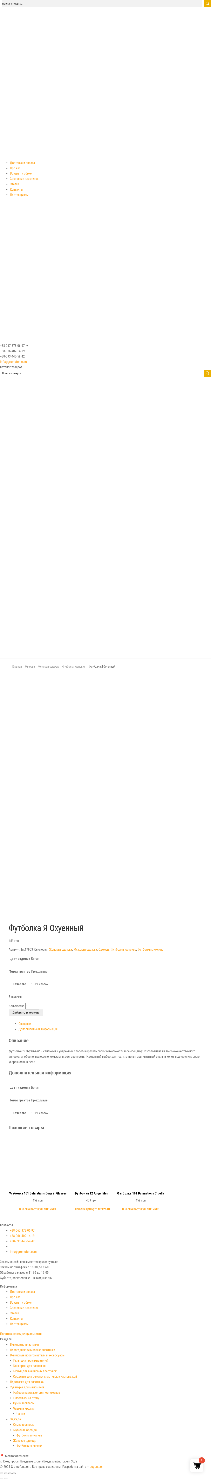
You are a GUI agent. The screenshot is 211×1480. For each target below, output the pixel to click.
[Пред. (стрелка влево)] (1, 1478)
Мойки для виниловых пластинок (35, 1371)
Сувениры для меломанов (27, 1387)
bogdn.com (97, 1467)
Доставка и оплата (22, 163)
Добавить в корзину (26, 1012)
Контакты (16, 189)
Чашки (20, 1414)
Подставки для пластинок (27, 1382)
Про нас (15, 168)
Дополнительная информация (38, 1029)
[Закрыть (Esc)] (1, 1473)
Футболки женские (74, 666)
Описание (25, 1024)
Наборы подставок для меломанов (36, 1393)
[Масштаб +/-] (14, 1473)
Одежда (30, 666)
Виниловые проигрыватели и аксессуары (37, 1355)
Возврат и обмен (21, 173)
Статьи (14, 184)
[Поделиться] (5, 1473)
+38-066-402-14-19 (22, 1236)
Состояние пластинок (24, 179)
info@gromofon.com (13, 362)
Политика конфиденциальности (21, 1334)
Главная (17, 666)
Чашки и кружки (23, 1408)
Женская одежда (48, 666)
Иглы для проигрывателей (30, 1360)
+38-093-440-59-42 (22, 1241)
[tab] (110, 1024)
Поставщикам (19, 195)
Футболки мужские (150, 949)
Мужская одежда (85, 949)
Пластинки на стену (26, 1398)
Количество (17, 1006)
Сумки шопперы (23, 1403)
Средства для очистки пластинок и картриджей (45, 1377)
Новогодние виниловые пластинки (32, 1350)
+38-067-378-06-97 (22, 1230)
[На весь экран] (10, 1473)
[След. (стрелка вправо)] (5, 1478)
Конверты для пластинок (29, 1366)
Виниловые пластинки (24, 1345)
